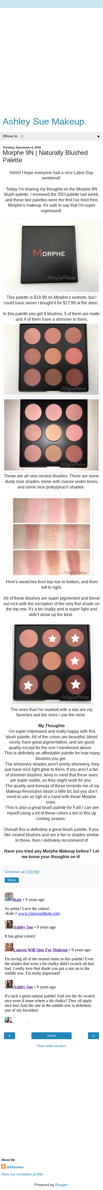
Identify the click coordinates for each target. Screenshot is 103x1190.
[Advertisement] (51, 59)
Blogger (61, 1185)
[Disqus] (51, 956)
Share (11, 880)
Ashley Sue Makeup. (45, 121)
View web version (51, 1046)
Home (51, 1036)
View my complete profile (22, 1174)
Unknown (15, 1167)
